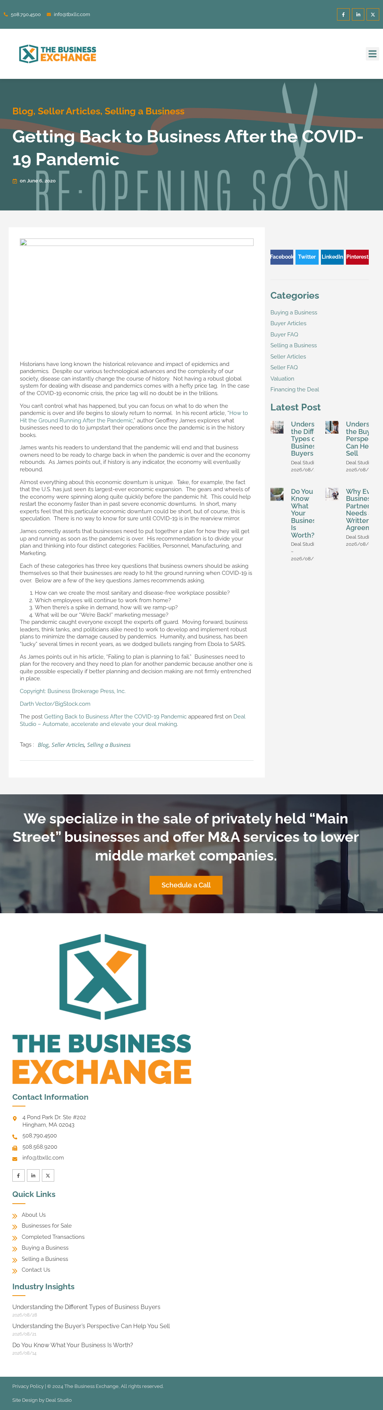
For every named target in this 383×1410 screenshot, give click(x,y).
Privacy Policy (28, 1386)
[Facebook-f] (343, 14)
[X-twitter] (373, 14)
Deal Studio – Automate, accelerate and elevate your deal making (132, 720)
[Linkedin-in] (358, 14)
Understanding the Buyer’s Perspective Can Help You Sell (91, 1326)
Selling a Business (144, 111)
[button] (372, 54)
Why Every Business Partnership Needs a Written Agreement (364, 509)
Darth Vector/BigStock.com (55, 704)
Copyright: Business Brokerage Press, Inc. (73, 691)
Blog (22, 111)
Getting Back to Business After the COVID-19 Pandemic (115, 716)
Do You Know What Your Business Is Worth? (305, 513)
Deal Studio (59, 1400)
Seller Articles (69, 111)
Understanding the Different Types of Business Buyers (86, 1307)
